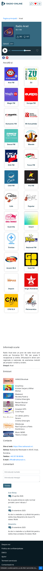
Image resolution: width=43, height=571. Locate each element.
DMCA (4, 552)
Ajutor (4, 556)
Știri (11, 44)
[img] (39, 4)
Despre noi (6, 544)
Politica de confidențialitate (12, 548)
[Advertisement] (21, 12)
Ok (41, 568)
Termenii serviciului (9, 561)
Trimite (7, 486)
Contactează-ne (8, 565)
